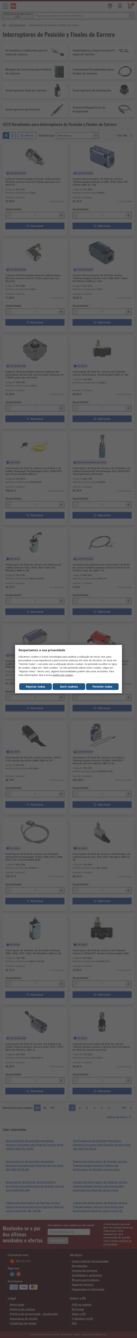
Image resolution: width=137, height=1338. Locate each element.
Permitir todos (102, 686)
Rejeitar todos (35, 686)
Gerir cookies (69, 686)
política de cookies (63, 675)
